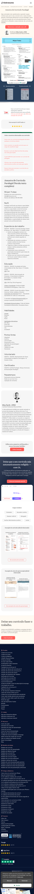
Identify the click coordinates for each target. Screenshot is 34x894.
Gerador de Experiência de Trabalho (10, 674)
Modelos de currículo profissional (10, 758)
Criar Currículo (8, 638)
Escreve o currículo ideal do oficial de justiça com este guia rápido (16, 151)
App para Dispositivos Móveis (9, 714)
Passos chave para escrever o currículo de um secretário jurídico (16, 169)
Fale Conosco (4, 820)
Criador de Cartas (5, 654)
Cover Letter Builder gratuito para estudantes (13, 696)
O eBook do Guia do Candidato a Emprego (12, 734)
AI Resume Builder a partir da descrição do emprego (15, 683)
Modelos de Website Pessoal (8, 751)
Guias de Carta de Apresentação (9, 731)
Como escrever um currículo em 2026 (11, 800)
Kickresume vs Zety (6, 805)
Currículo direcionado (6, 681)
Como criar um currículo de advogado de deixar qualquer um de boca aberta (17, 140)
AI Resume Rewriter (6, 665)
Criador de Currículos (6, 652)
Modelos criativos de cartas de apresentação (13, 764)
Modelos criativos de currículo (9, 760)
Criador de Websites (6, 656)
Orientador (9, 512)
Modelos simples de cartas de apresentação (12, 765)
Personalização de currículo (8, 679)
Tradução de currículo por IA (8, 667)
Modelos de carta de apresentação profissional (13, 767)
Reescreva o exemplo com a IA (17, 27)
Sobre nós (3, 818)
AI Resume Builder (6, 660)
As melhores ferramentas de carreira (10, 794)
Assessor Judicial (11, 516)
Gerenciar (25, 880)
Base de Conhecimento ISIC (8, 775)
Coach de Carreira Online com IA (9, 692)
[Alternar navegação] (31, 2)
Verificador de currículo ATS (8, 678)
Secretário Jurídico (22, 512)
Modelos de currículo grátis (8, 754)
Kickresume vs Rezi (6, 807)
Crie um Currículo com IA (17, 481)
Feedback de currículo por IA (8, 687)
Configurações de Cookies (8, 825)
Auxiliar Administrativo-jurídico (12, 520)
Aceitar (18, 885)
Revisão (3, 703)
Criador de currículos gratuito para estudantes (13, 694)
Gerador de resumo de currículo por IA (11, 670)
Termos (3, 822)
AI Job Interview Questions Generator (10, 690)
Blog (2, 742)
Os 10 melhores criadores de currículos (11, 776)
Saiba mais (20, 877)
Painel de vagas (5, 699)
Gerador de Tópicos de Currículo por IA (11, 669)
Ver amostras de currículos (17, 559)
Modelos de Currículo (6, 747)
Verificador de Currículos (7, 676)
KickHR (3, 707)
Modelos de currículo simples (9, 756)
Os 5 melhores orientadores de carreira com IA (13, 785)
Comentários (4, 831)
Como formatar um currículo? (9, 801)
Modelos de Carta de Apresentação (10, 749)
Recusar (9, 880)
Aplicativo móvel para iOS (8, 716)
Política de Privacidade (7, 823)
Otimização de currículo (7, 685)
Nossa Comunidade (6, 740)
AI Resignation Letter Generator (9, 663)
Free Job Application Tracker (8, 701)
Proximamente (5, 705)
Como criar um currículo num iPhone (10, 773)
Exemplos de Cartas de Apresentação (11, 727)
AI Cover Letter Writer (6, 661)
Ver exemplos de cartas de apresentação (17, 606)
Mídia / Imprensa (5, 827)
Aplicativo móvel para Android (9, 718)
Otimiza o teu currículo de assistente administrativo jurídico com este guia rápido (16, 163)
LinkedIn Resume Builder (7, 658)
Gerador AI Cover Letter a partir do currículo (12, 698)
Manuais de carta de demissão (9, 733)
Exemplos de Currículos (7, 725)
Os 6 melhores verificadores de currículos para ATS (14, 782)
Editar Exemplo (17, 449)
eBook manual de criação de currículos (11, 736)
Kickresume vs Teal (6, 811)
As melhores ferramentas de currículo (11, 793)
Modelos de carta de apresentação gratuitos (12, 762)
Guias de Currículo (6, 729)
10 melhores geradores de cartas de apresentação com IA (16, 780)
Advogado (23, 516)
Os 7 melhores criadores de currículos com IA (13, 778)
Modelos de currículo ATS (7, 753)
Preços (3, 708)
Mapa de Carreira (5, 689)
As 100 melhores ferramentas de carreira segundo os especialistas (15, 797)
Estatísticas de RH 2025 (7, 803)
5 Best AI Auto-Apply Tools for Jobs (10, 787)
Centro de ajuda (5, 723)
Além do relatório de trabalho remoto (11, 738)
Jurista (27, 520)
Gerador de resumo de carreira (9, 672)
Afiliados (3, 829)
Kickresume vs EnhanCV (7, 809)
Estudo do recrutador (6, 812)
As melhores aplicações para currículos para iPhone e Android (15, 790)
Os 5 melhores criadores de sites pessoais (12, 784)
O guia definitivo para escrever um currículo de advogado (16, 157)
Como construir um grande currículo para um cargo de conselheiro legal (16, 146)
